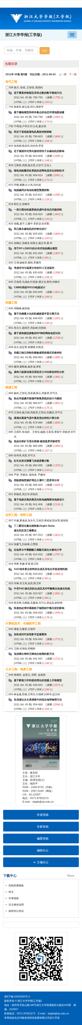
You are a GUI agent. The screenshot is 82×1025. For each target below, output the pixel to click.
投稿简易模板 (16, 885)
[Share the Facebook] (9, 924)
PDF (31, 102)
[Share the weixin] (34, 924)
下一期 (73, 74)
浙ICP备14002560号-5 (17, 996)
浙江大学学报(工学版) (23, 35)
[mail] (40, 924)
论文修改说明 (16, 904)
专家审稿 (42, 826)
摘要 (49, 97)
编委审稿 (42, 838)
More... (72, 875)
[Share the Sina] (28, 924)
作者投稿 (42, 814)
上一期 (62, 74)
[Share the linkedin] (21, 924)
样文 (11, 891)
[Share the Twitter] (15, 924)
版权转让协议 (16, 910)
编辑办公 (42, 850)
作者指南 (14, 898)
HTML (18, 102)
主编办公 (42, 862)
